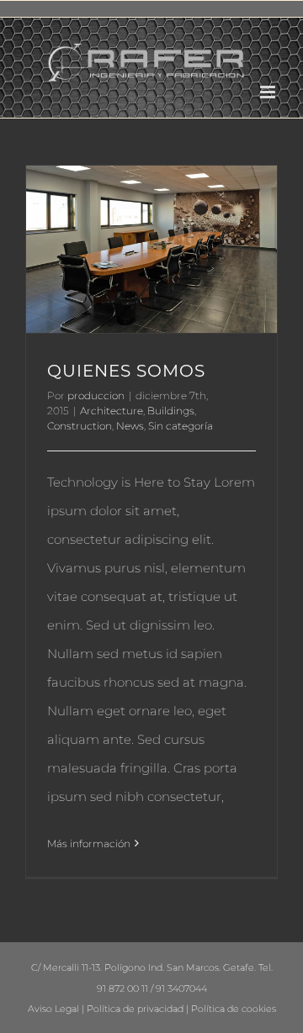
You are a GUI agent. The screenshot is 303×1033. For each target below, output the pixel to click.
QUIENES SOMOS (126, 371)
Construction (79, 425)
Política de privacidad (135, 1009)
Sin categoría (180, 425)
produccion (96, 395)
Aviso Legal (53, 1009)
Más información (88, 843)
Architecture (111, 410)
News (130, 425)
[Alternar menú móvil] (269, 92)
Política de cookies (233, 1009)
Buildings (170, 410)
